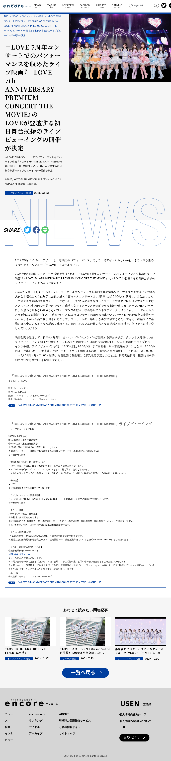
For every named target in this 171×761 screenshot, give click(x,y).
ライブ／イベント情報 (33, 16)
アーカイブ (35, 733)
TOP (6, 16)
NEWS (15, 16)
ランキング (35, 720)
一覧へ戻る (83, 673)
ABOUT (64, 714)
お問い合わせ (132, 737)
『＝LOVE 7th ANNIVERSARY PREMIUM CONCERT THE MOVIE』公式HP (56, 405)
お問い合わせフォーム (19, 554)
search (155, 5)
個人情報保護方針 (130, 714)
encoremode (37, 714)
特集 (7, 727)
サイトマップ (67, 733)
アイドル (34, 727)
